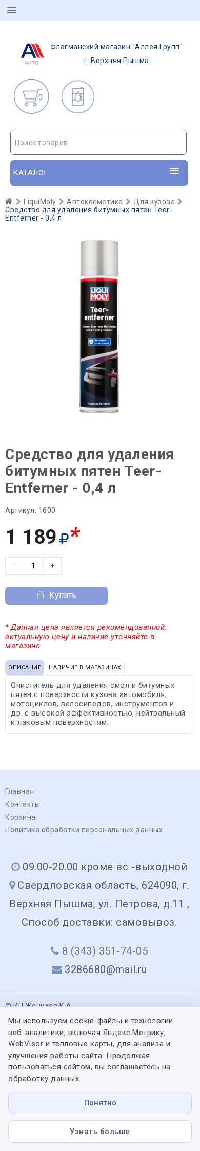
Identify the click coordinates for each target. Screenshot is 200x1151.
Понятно (100, 1102)
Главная (19, 791)
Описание (24, 667)
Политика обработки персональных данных (84, 830)
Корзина (20, 817)
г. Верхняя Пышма (116, 54)
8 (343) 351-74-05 (105, 951)
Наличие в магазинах (85, 667)
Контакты (22, 804)
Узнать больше (100, 1131)
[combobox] (98, 142)
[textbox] (98, 142)
